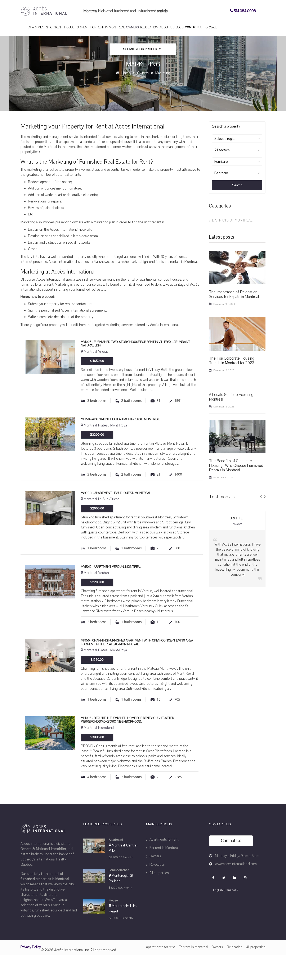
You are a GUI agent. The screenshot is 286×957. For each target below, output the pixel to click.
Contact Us (193, 27)
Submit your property (142, 49)
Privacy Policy (31, 947)
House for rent (76, 27)
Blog (180, 27)
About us (167, 27)
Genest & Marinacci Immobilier (43, 848)
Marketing (162, 73)
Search (237, 185)
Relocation (149, 27)
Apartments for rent (45, 27)
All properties (159, 872)
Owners (132, 27)
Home (125, 73)
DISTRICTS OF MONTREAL (231, 220)
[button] (261, 495)
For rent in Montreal (107, 27)
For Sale (210, 27)
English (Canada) (224, 890)
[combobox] (237, 139)
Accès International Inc (71, 950)
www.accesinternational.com (236, 864)
